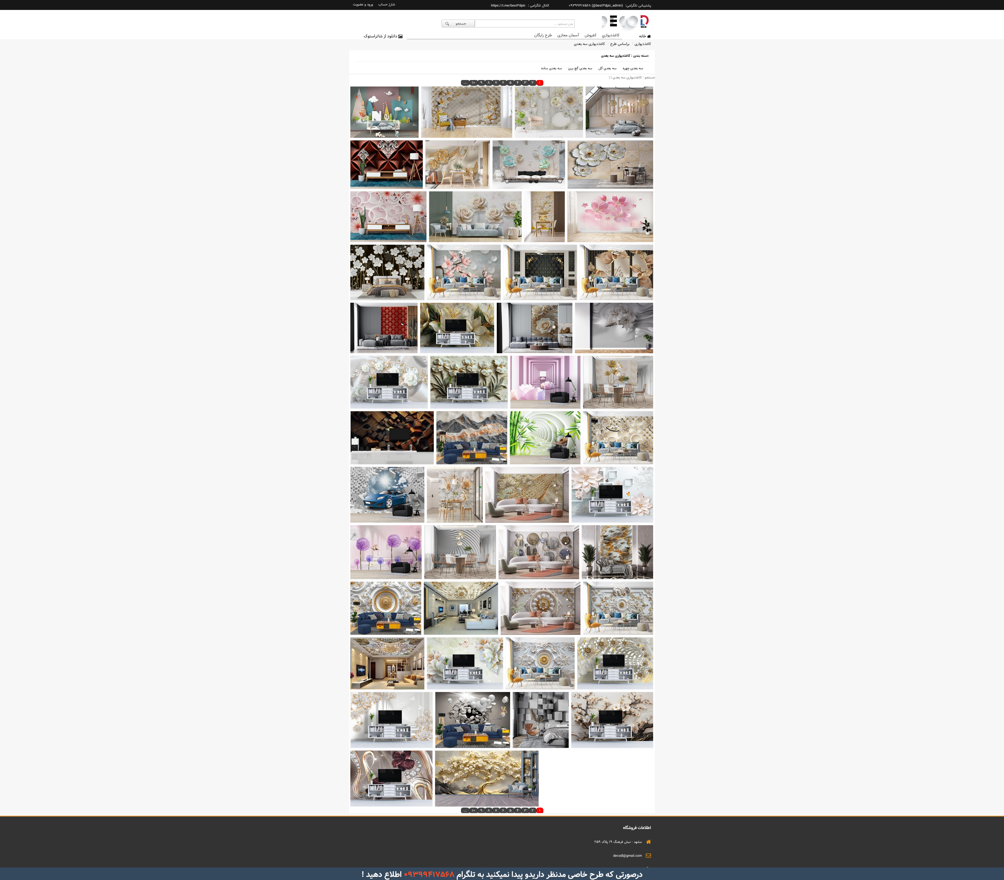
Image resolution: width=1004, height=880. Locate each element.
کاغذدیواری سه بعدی (589, 44)
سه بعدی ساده (551, 68)
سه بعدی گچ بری (580, 68)
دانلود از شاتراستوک (381, 36)
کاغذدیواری (643, 44)
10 (473, 82)
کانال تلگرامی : (538, 5)
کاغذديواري (610, 35)
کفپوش (590, 35)
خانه (643, 36)
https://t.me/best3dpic (508, 5)
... (465, 82)
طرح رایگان (543, 35)
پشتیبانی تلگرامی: (637, 5)
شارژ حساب (386, 4)
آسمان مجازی (568, 35)
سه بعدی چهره (633, 68)
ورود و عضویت (363, 4)
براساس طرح (619, 44)
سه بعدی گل (607, 68)
